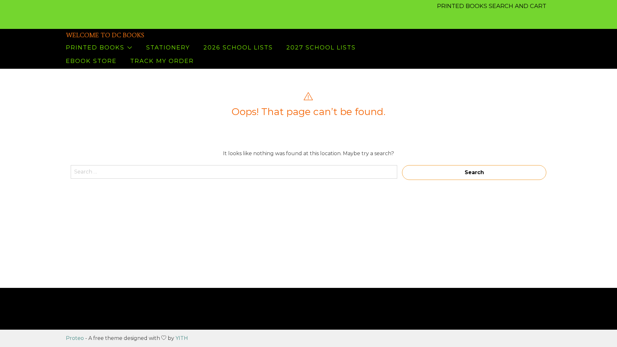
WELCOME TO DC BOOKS (105, 35)
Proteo (75, 338)
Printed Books (95, 47)
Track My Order (162, 61)
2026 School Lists (238, 47)
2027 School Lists (321, 47)
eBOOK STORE (91, 61)
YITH (181, 338)
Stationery (168, 47)
